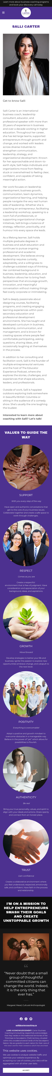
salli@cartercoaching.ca (26, 1025)
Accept (26, 1070)
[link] (26, 12)
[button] (4, 12)
